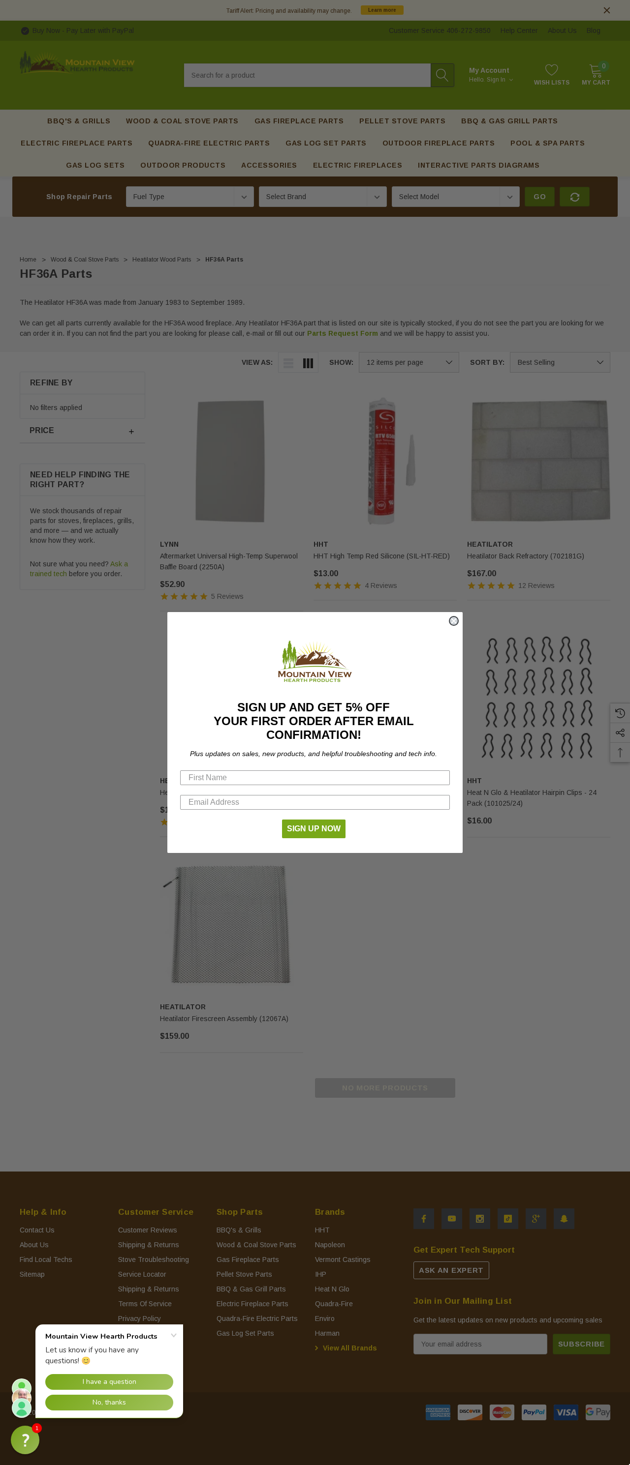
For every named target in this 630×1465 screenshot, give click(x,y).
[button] (25, 1440)
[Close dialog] (454, 621)
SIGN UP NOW (314, 828)
